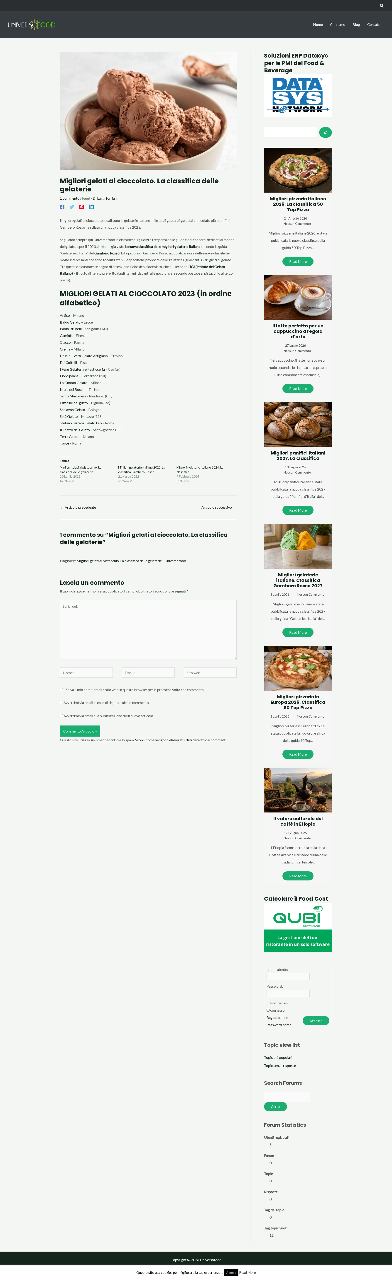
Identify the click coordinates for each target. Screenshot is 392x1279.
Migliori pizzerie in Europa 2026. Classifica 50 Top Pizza (298, 702)
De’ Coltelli (68, 362)
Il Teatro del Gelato (75, 430)
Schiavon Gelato (72, 409)
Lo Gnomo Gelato (73, 382)
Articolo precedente (78, 507)
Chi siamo (337, 24)
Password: (275, 986)
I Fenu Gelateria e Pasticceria (82, 369)
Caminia (66, 335)
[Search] (325, 132)
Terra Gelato (70, 436)
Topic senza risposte (280, 1065)
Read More (298, 261)
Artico (65, 315)
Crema (65, 349)
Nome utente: (277, 969)
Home (318, 24)
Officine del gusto (74, 403)
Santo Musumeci (73, 396)
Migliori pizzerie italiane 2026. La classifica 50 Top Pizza (298, 204)
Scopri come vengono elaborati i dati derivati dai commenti (180, 740)
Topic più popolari (278, 1057)
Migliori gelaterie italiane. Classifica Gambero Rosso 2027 (298, 580)
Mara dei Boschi (72, 389)
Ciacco (65, 342)
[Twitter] (72, 206)
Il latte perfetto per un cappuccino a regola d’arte (297, 331)
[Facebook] (62, 206)
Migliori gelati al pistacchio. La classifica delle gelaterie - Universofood (131, 561)
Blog (356, 24)
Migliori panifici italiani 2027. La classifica (298, 456)
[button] (382, 6)
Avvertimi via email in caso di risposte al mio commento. (106, 702)
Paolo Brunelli (71, 328)
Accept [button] (231, 1272)
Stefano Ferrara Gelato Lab (81, 423)
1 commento (69, 198)
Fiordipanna (69, 376)
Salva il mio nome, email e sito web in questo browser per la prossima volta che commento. (135, 689)
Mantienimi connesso (279, 1006)
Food (86, 198)
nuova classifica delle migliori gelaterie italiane (164, 246)
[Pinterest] (81, 206)
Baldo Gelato (70, 322)
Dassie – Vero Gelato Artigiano (84, 355)
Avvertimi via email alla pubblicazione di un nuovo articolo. (109, 715)
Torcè (64, 443)
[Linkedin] (91, 206)
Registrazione (277, 1017)
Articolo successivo (218, 507)
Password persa (279, 1025)
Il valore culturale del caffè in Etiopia (298, 821)
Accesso (316, 1020)
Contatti (373, 24)
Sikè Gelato (69, 416)
